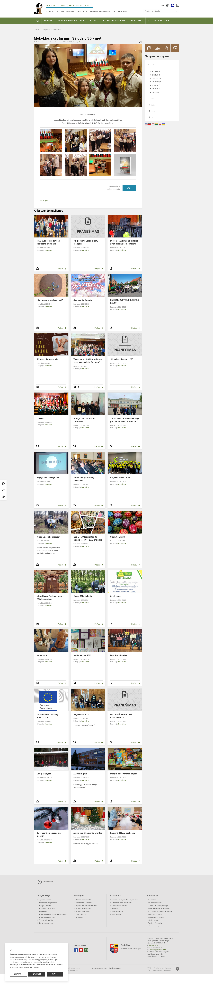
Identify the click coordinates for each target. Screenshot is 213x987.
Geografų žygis (44, 774)
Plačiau (60, 269)
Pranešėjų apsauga (155, 914)
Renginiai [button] (94, 21)
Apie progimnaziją (45, 900)
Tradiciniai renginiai (46, 920)
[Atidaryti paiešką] (176, 11)
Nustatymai (18, 974)
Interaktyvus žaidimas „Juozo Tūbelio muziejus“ (50, 597)
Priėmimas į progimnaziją (48, 903)
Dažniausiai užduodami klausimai (160, 911)
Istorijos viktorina (118, 655)
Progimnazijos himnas (47, 917)
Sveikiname (115, 596)
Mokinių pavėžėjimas (83, 908)
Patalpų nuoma (81, 914)
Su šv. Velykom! (117, 537)
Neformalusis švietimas (84, 903)
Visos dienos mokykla (83, 900)
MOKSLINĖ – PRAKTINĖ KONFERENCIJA (121, 716)
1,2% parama (116, 914)
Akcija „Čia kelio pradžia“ (48, 537)
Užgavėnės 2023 (81, 714)
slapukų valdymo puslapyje (29, 967)
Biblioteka (79, 917)
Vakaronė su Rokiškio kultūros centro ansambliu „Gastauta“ (87, 360)
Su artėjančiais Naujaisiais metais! (49, 834)
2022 (153, 117)
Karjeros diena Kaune (120, 478)
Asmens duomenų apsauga (158, 906)
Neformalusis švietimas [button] (114, 21)
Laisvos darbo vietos (155, 903)
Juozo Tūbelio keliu (82, 596)
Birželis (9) (156, 75)
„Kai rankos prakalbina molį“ (50, 300)
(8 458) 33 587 (154, 945)
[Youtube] (81, 950)
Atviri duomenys (154, 926)
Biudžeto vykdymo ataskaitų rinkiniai (125, 900)
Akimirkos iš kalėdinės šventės (87, 833)
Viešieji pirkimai (117, 911)
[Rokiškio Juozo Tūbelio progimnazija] (40, 8)
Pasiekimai (43, 911)
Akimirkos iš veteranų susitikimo (83, 479)
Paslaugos (82, 12)
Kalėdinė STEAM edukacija (122, 833)
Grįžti (45, 200)
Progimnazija (52, 12)
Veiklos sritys (67, 12)
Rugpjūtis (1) (157, 71)
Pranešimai (57, 29)
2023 (153, 111)
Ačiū (129, 188)
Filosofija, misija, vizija (47, 908)
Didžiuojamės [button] (137, 21)
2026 (153, 65)
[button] (162, 5)
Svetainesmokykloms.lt (162, 970)
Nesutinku (37, 974)
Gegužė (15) (156, 78)
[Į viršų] (177, 969)
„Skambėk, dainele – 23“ (121, 359)
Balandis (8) (156, 82)
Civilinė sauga (153, 920)
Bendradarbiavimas (46, 923)
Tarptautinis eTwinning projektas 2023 (47, 716)
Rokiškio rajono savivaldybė (131, 948)
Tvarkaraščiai (47, 882)
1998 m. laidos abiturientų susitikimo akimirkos (48, 242)
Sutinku (55, 974)
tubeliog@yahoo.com (158, 949)
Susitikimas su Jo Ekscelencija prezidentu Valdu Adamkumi (124, 420)
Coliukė (40, 418)
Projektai (115, 908)
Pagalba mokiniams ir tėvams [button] (71, 21)
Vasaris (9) (156, 89)
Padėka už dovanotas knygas (123, 774)
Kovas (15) (156, 85)
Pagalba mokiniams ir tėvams (86, 906)
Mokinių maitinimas (82, 911)
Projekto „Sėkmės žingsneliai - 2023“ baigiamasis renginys (124, 242)
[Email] (86, 950)
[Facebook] (76, 950)
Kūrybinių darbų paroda (47, 359)
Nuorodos (152, 900)
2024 (153, 105)
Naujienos (46, 29)
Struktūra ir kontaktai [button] (164, 21)
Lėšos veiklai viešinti (119, 906)
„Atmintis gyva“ (80, 774)
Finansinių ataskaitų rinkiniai (122, 903)
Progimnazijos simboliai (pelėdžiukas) (53, 914)
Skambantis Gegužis (82, 300)
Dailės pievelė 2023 (82, 655)
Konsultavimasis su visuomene (159, 908)
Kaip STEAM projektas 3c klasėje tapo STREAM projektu (87, 538)
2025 (153, 99)
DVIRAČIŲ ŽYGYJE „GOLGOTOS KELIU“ (124, 301)
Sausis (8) (155, 92)
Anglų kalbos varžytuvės (48, 478)
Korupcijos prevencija (156, 917)
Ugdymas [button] (48, 21)
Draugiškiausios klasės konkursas (84, 420)
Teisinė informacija (155, 923)
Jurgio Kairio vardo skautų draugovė (85, 242)
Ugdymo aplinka (45, 906)
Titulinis (37, 29)
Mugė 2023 (42, 655)
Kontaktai (122, 12)
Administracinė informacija (102, 12)
